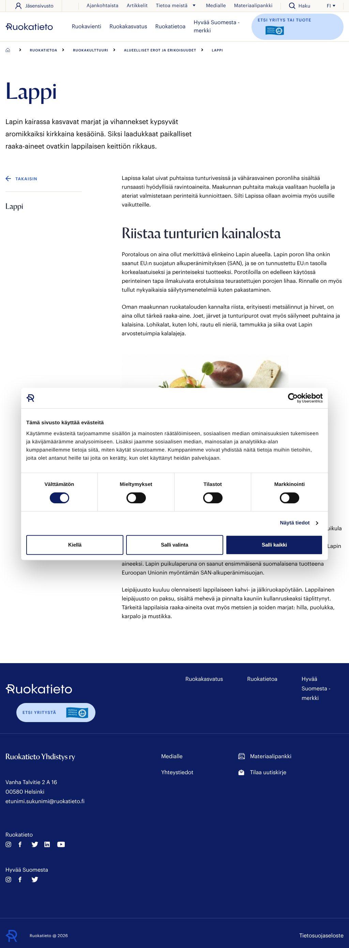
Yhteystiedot (177, 772)
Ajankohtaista (103, 5)
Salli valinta (174, 545)
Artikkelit (137, 5)
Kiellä (74, 545)
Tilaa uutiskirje (268, 772)
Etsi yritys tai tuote (284, 20)
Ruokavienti (87, 26)
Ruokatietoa (170, 26)
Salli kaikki (274, 545)
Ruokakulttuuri (90, 50)
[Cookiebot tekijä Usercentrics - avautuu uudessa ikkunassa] (293, 398)
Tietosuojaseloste (321, 935)
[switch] (136, 497)
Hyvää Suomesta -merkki (217, 26)
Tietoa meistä (171, 5)
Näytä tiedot (295, 523)
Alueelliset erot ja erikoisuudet (160, 50)
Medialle (216, 5)
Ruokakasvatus (128, 26)
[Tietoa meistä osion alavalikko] (194, 5)
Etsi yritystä (39, 712)
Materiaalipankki (253, 5)
